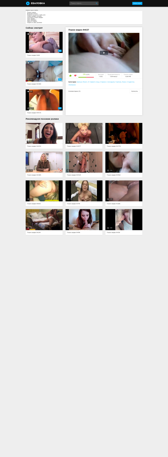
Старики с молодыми (107, 82)
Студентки (130, 82)
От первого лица (93, 82)
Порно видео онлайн (34, 16)
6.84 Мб (128, 76)
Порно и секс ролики (34, 22)
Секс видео (31, 18)
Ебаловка (38, 3)
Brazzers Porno (32, 13)
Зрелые (79, 82)
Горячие (118, 82)
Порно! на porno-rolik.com (36, 15)
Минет (85, 82)
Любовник (72, 85)
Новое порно (137, 3)
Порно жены (31, 12)
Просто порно (32, 21)
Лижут (124, 82)
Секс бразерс (31, 20)
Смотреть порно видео (35, 17)
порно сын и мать (32, 10)
